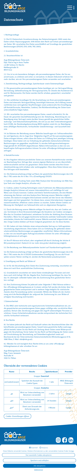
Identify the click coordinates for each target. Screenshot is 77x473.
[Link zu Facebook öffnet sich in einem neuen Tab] (64, 440)
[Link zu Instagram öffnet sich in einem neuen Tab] (58, 440)
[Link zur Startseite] (15, 7)
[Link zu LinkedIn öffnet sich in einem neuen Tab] (70, 440)
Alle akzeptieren (39, 466)
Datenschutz (38, 470)
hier (72, 451)
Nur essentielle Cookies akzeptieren (39, 455)
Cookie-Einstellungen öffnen (17, 416)
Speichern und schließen (39, 460)
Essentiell (34, 448)
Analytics (45, 448)
